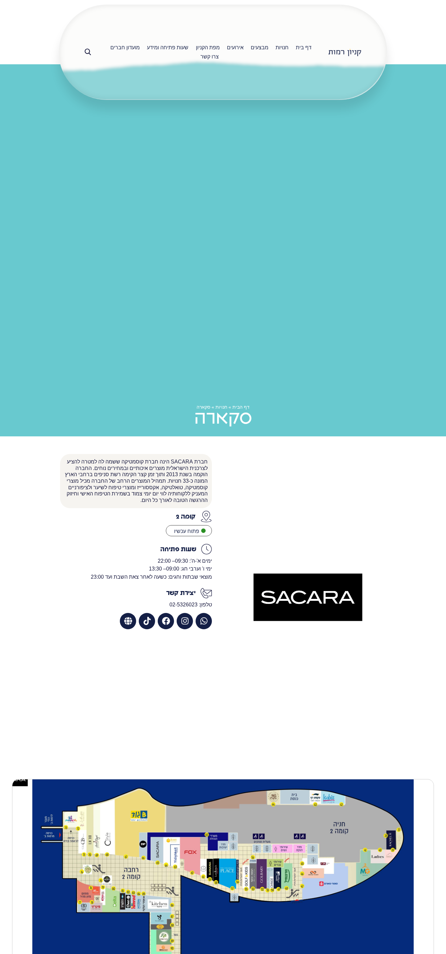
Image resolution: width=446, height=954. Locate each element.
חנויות (221, 407)
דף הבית (240, 407)
